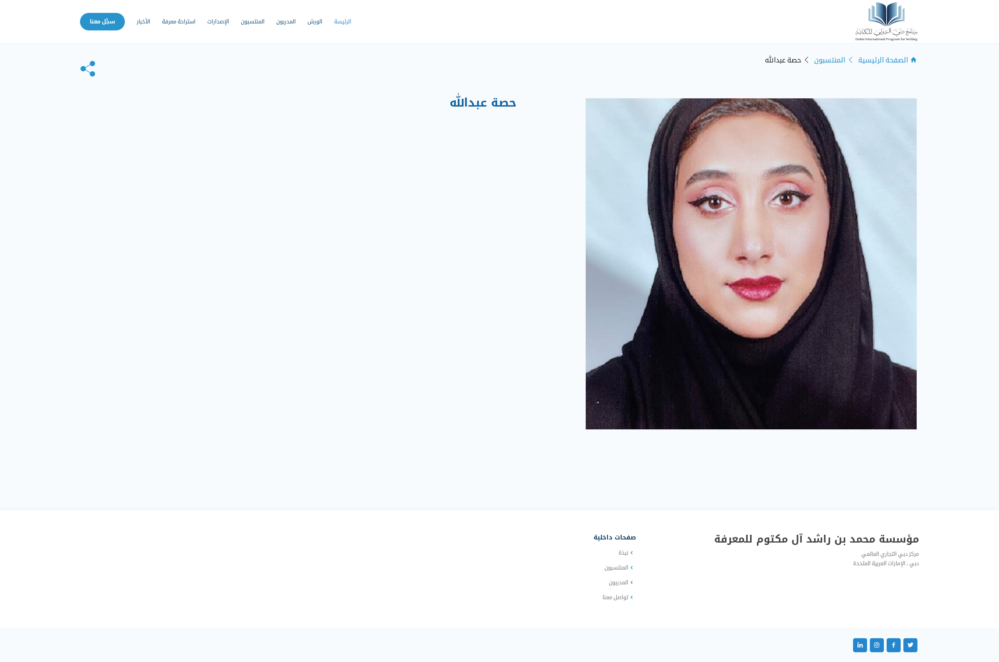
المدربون (286, 21)
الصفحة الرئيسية (883, 60)
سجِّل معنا (102, 21)
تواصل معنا (615, 597)
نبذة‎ (623, 552)
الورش (315, 21)
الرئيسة (342, 21)
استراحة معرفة (179, 21)
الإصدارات (218, 21)
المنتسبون (253, 21)
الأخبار (143, 21)
